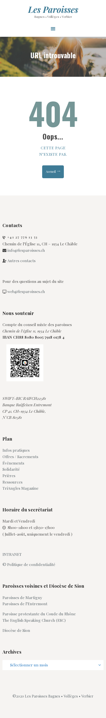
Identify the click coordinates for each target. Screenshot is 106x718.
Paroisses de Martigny (22, 597)
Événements (13, 463)
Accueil (51, 171)
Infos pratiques (16, 450)
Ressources (12, 482)
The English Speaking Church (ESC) (34, 620)
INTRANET (12, 554)
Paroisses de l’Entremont (24, 603)
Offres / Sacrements (20, 456)
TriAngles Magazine (20, 488)
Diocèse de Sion (16, 630)
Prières (8, 475)
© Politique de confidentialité (28, 564)
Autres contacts (21, 260)
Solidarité (11, 469)
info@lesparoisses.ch (26, 250)
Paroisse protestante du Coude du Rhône (39, 613)
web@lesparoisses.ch (26, 291)
